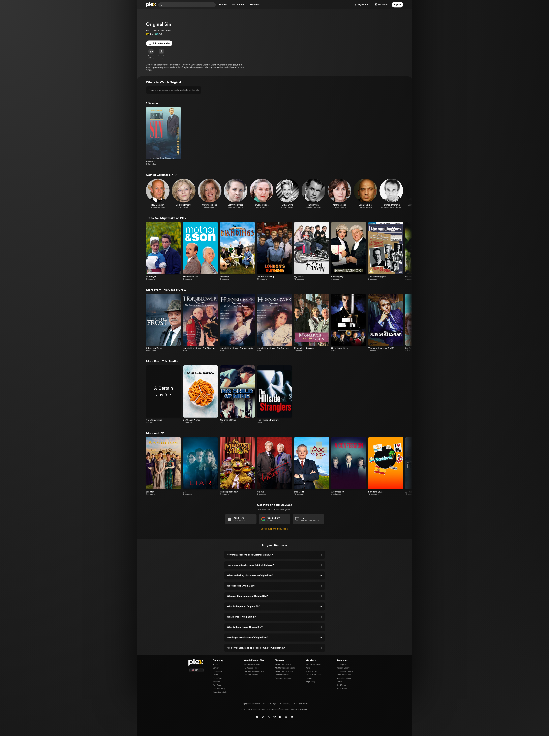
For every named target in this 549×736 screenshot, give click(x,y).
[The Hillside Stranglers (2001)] (274, 394)
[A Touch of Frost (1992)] (163, 323)
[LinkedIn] (286, 717)
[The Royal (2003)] (163, 251)
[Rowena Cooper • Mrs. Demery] (261, 193)
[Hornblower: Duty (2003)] (348, 323)
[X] (269, 717)
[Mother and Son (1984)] (200, 251)
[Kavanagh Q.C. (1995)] (348, 251)
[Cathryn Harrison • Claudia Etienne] (235, 193)
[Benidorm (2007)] (385, 466)
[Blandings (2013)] (237, 251)
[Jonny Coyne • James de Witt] (365, 193)
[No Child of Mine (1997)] (237, 394)
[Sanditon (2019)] (163, 466)
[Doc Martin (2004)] (311, 466)
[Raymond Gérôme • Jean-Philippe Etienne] (391, 193)
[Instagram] (257, 717)
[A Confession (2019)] (348, 466)
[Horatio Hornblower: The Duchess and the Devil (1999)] (274, 323)
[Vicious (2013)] (274, 466)
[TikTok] (263, 717)
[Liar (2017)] (200, 466)
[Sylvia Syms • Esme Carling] (287, 193)
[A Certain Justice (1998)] (163, 394)
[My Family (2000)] (311, 251)
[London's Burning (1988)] (274, 251)
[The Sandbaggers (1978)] (385, 251)
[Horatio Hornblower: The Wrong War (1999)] (237, 323)
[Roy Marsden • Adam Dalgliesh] (158, 193)
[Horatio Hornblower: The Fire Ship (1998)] (200, 323)
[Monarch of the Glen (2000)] (311, 323)
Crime (161, 30)
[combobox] (189, 4)
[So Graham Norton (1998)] (200, 394)
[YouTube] (292, 717)
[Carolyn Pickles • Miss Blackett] (209, 193)
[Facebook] (280, 717)
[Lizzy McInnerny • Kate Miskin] (183, 193)
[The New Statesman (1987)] (385, 323)
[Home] (151, 4)
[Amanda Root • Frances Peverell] (339, 193)
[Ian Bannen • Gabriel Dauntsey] (313, 193)
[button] (161, 54)
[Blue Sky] (274, 717)
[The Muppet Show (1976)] (237, 466)
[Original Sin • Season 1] (163, 136)
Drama (168, 30)
